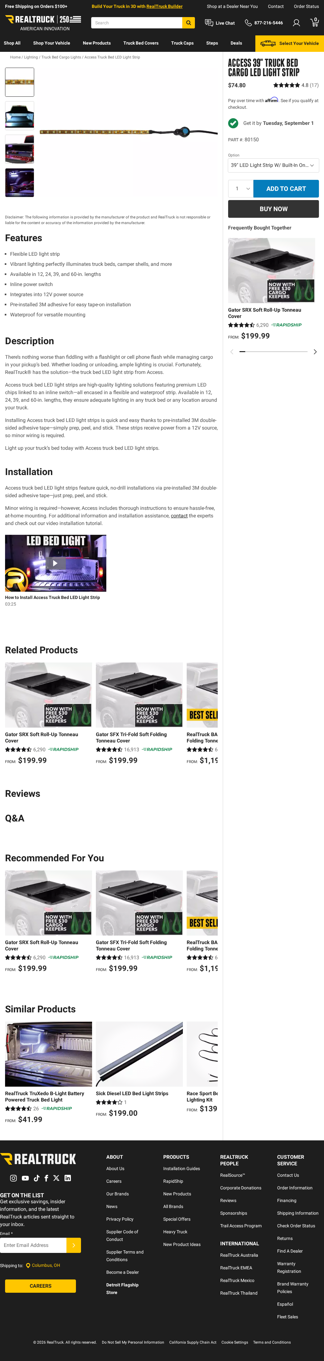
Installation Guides (181, 1168)
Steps (212, 43)
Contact (276, 6)
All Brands (173, 1206)
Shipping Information (298, 1213)
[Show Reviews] (296, 85)
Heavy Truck (175, 1231)
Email (6, 1233)
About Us (115, 1168)
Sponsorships (233, 1213)
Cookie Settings (234, 1342)
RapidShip (173, 1181)
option (234, 155)
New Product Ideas (182, 1244)
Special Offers (176, 1219)
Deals (236, 43)
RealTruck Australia (239, 1255)
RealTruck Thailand (239, 1293)
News (111, 1206)
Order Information (295, 1187)
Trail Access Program (241, 1225)
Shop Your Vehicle (51, 43)
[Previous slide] (232, 352)
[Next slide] (315, 352)
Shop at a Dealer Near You (232, 6)
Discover (12, 59)
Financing (286, 1200)
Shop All (12, 43)
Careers (114, 1181)
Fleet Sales (287, 1316)
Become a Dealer (122, 1272)
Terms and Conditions (272, 1342)
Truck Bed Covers (141, 43)
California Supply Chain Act (192, 1342)
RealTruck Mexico (237, 1280)
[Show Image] (19, 82)
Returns (285, 1238)
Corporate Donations (240, 1187)
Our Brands (117, 1193)
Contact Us (288, 1175)
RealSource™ (232, 1175)
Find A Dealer (290, 1251)
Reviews (228, 1200)
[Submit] (73, 1245)
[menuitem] (12, 43)
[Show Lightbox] (127, 132)
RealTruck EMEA (236, 1267)
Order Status (306, 6)
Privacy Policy (120, 1219)
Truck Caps (182, 43)
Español (285, 1304)
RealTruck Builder (164, 6)
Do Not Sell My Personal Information (133, 1342)
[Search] (188, 22)
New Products (97, 43)
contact (179, 516)
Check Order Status (296, 1225)
